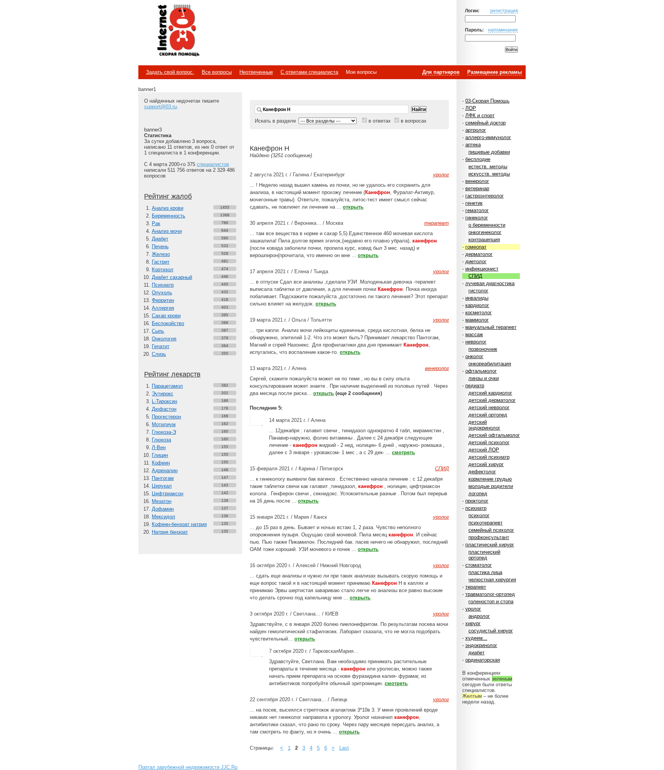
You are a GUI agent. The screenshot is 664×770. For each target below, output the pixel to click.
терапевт (475, 587)
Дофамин (163, 509)
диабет (476, 652)
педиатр (474, 385)
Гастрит (160, 262)
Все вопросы (217, 72)
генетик (474, 203)
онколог (474, 356)
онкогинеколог (484, 232)
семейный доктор (485, 123)
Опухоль (162, 292)
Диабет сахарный (172, 277)
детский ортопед (487, 415)
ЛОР (470, 108)
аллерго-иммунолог (488, 137)
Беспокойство (168, 323)
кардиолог (477, 305)
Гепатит (160, 346)
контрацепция (484, 239)
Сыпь (158, 331)
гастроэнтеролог (484, 196)
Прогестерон (166, 417)
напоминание (503, 29)
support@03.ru (160, 107)
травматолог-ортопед (490, 594)
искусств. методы (489, 174)
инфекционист (481, 269)
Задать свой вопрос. (170, 72)
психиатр (475, 508)
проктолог (476, 501)
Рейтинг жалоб (168, 196)
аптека (473, 145)
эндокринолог (481, 645)
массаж (474, 334)
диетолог (475, 261)
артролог (475, 130)
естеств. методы (487, 166)
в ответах (380, 121)
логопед (477, 493)
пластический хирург (489, 545)
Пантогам (163, 478)
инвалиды (476, 298)
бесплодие (477, 159)
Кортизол (162, 269)
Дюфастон (164, 409)
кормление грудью (490, 479)
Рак (156, 223)
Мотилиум (164, 424)
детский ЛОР (483, 450)
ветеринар (477, 188)
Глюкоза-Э (164, 432)
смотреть (403, 452)
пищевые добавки (489, 152)
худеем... (476, 638)
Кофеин (161, 463)
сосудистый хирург (490, 631)
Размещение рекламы (494, 72)
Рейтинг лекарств (172, 374)
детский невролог (489, 407)
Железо (161, 254)
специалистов (213, 164)
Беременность (168, 216)
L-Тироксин (164, 401)
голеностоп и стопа (490, 601)
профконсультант (488, 537)
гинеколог (476, 218)
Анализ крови (167, 208)
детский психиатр (489, 457)
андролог (479, 616)
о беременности (486, 225)
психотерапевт (485, 523)
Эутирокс (162, 394)
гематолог (477, 210)
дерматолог (479, 254)
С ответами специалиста (309, 72)
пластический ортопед (484, 555)
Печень (160, 246)
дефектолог (482, 472)
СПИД (475, 276)
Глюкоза (161, 440)
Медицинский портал (177, 31)
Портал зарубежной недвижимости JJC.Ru (187, 767)
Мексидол (163, 516)
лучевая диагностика (490, 283)
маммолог (477, 320)
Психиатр (163, 285)
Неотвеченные (256, 72)
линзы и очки (483, 378)
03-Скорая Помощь (487, 101)
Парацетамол (167, 386)
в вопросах (414, 121)
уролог (473, 609)
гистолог (478, 291)
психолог (479, 515)
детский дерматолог (492, 400)
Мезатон (161, 501)
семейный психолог (491, 530)
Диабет (160, 239)
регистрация (504, 10)
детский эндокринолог (484, 425)
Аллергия (163, 308)
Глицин (160, 455)
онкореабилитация (489, 364)
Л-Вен (159, 447)
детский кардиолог (490, 393)
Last (344, 748)
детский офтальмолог (494, 435)
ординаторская (482, 660)
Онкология (164, 339)
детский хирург (486, 464)
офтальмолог (481, 371)
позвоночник (482, 349)
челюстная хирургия (492, 579)
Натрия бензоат (170, 532)
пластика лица (485, 572)
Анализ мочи (167, 231)
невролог (475, 342)
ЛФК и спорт (480, 115)
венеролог (477, 181)
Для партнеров (441, 72)
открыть (353, 207)
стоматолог (478, 565)
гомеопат (475, 247)
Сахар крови (166, 316)
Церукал (162, 486)
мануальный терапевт (490, 327)
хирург (473, 623)
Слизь (159, 354)
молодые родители (490, 486)
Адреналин (165, 470)
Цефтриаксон (167, 493)
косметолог (478, 312)
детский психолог (489, 442)
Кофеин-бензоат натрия (179, 524)
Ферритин (163, 300)
